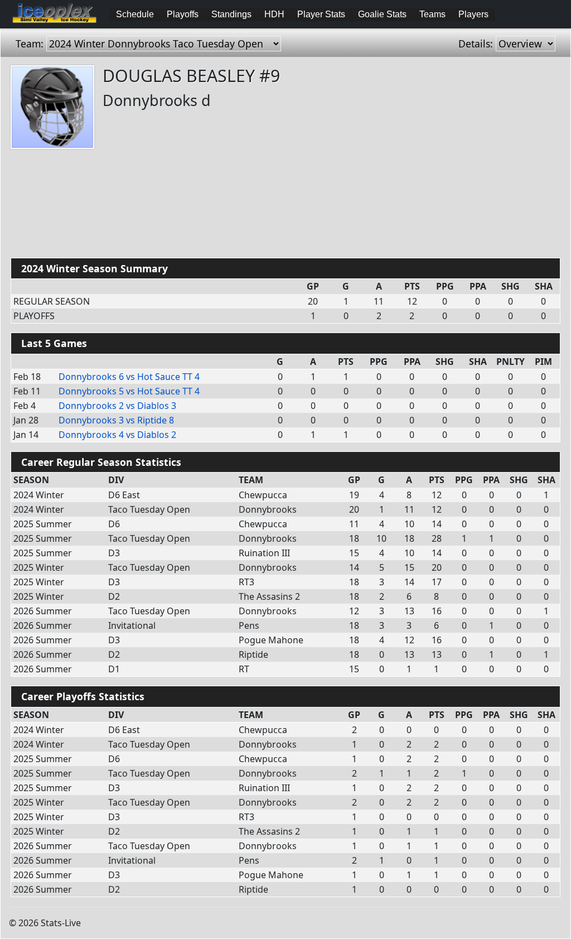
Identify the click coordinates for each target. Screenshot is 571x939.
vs (129, 376)
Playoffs (183, 14)
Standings (231, 14)
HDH (274, 14)
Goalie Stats (382, 14)
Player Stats (321, 14)
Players (473, 14)
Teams (432, 14)
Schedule (135, 14)
